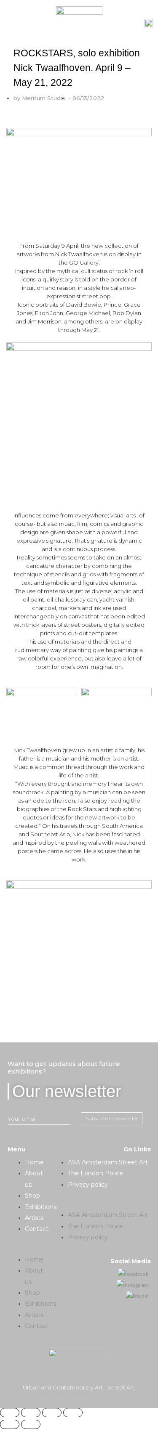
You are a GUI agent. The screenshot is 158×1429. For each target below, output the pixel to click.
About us (34, 1178)
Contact (36, 1229)
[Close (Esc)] (9, 1412)
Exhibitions (40, 1207)
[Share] (30, 1412)
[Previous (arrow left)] (9, 1424)
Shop (32, 1195)
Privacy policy (88, 1184)
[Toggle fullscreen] (52, 1412)
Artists (34, 1218)
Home (34, 1162)
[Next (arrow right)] (30, 1424)
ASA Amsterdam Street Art (108, 1162)
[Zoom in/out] (73, 1412)
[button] (29, 1248)
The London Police (95, 1173)
